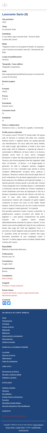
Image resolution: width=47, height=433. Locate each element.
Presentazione (7, 321)
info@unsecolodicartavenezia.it (14, 416)
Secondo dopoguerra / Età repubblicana (16, 406)
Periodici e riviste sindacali (12, 286)
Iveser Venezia (38, 425)
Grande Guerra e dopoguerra (12, 397)
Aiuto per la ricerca (8, 355)
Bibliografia (6, 330)
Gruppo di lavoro (8, 327)
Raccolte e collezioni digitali (11, 374)
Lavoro (20, 293)
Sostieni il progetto (8, 342)
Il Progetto (5, 324)
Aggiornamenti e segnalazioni (12, 336)
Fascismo (5, 400)
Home (4, 318)
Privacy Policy (10, 427)
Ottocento (5, 391)
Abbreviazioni (6, 358)
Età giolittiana (6, 394)
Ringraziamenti (7, 339)
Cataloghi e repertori (9, 377)
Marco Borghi (7, 278)
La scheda (5, 352)
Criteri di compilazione (9, 361)
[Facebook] (40, 4)
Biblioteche (6, 333)
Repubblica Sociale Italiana (11, 403)
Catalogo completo (8, 388)
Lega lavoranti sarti (31, 293)
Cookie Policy (20, 427)
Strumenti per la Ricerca (10, 371)
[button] (36, 5)
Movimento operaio (9, 295)
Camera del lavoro (9, 293)
